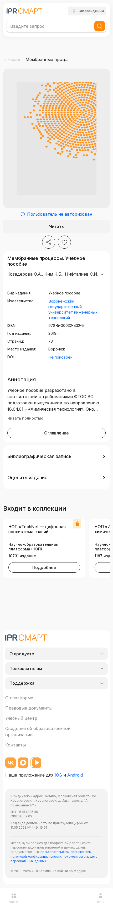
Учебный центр (21, 718)
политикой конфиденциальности (36, 856)
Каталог (13, 901)
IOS (58, 775)
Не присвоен (60, 357)
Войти (100, 901)
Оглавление (56, 433)
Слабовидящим (91, 11)
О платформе (19, 697)
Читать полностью (25, 418)
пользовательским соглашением (65, 852)
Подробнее (44, 567)
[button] (56, 456)
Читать (56, 226)
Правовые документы (28, 708)
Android (75, 775)
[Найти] (99, 26)
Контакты (15, 745)
